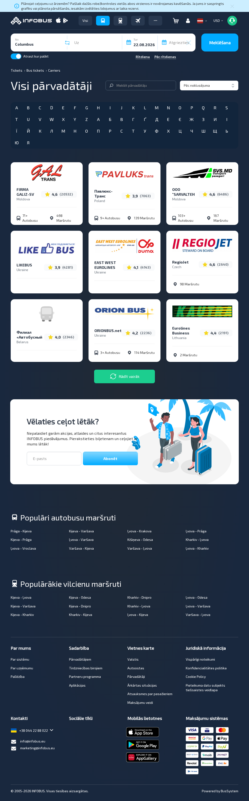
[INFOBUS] (31, 21)
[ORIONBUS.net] (124, 313)
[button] (155, 21)
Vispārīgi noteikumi (200, 659)
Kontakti (19, 718)
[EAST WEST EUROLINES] (124, 245)
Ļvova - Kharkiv (197, 548)
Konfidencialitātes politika (206, 668)
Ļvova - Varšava (81, 539)
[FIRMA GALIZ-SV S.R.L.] (47, 172)
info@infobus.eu (32, 741)
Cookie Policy (196, 676)
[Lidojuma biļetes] (138, 21)
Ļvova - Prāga (196, 531)
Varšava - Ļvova (139, 548)
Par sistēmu (20, 659)
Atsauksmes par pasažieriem (149, 694)
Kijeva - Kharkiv (22, 615)
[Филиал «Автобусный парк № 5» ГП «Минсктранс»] (47, 322)
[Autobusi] (103, 21)
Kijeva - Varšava (81, 531)
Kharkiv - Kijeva (80, 615)
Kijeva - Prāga (21, 539)
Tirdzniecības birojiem (85, 668)
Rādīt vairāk (129, 376)
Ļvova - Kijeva (137, 615)
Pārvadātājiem (80, 659)
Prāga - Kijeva (21, 531)
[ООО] (202, 172)
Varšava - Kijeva (81, 548)
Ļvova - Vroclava (23, 548)
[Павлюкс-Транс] (124, 174)
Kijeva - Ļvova (21, 597)
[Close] (232, 6)
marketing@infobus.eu (37, 748)
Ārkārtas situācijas (142, 685)
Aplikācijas (77, 685)
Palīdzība (18, 676)
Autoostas (135, 668)
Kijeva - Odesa (80, 597)
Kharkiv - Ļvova (197, 539)
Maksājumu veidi (140, 702)
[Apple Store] (58, 20)
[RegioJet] (202, 245)
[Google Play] (65, 20)
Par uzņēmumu (22, 668)
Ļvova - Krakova (139, 531)
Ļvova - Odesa (196, 597)
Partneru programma (85, 676)
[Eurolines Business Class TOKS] (202, 311)
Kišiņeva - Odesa (140, 539)
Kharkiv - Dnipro (139, 597)
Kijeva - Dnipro (80, 606)
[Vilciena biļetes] (120, 21)
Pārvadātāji (136, 676)
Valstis (133, 659)
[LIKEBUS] (47, 248)
